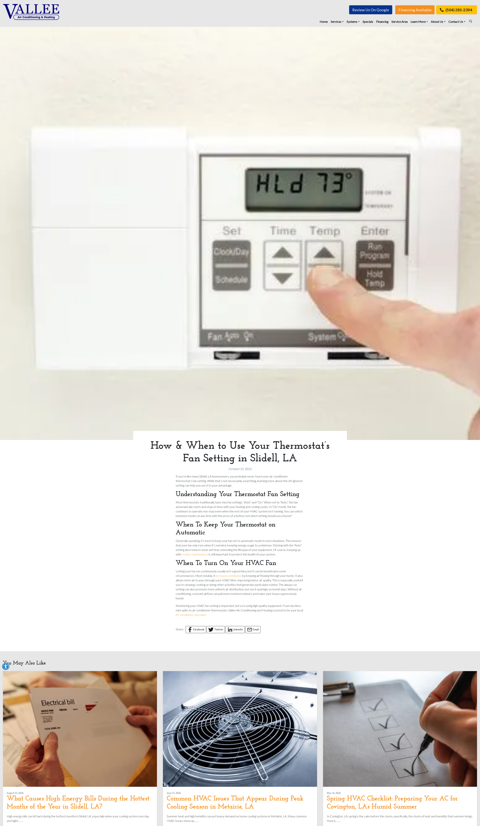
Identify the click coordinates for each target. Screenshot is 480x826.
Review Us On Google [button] (370, 10)
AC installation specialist (191, 614)
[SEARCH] (471, 19)
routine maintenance (195, 554)
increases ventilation (229, 575)
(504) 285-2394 (459, 10)
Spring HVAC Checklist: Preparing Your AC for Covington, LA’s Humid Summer (392, 803)
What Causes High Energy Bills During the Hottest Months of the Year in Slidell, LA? (78, 803)
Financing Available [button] (414, 10)
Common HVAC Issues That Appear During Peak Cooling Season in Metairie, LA (235, 803)
